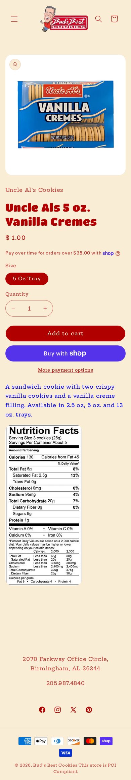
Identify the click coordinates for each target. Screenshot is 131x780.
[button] (14, 18)
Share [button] (21, 606)
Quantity (17, 294)
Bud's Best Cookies (55, 765)
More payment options (65, 370)
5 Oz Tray (27, 278)
